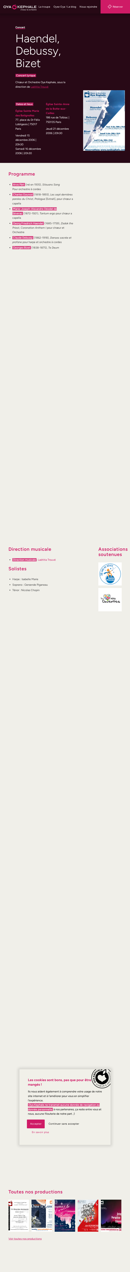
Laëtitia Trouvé (39, 86)
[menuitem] (44, 6)
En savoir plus (40, 1132)
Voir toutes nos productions (25, 1238)
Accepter (36, 1123)
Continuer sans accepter (64, 1123)
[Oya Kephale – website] (20, 6)
